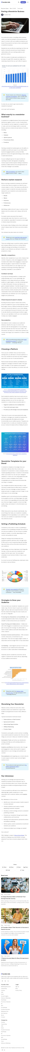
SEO (2, 1037)
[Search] (19, 2)
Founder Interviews (5, 1029)
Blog (2, 894)
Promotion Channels (5, 1035)
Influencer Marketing (5, 1043)
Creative (3, 1022)
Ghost (19, 1047)
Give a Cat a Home (19, 835)
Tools (2, 1041)
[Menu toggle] (28, 2)
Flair (23, 1047)
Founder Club (8, 1047)
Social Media (4, 1039)
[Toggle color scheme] (3, 1050)
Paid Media (3, 1031)
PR (1, 1033)
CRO (2, 1026)
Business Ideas (5, 8)
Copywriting (4, 1024)
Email (2, 1028)
